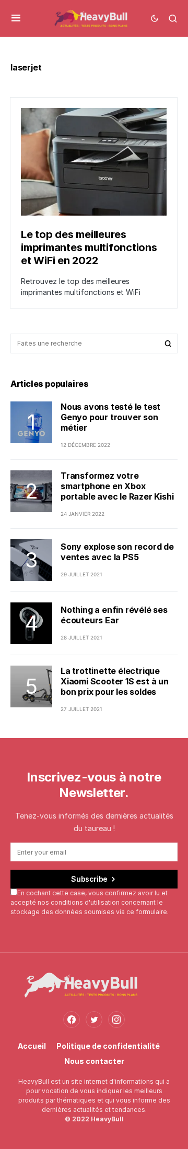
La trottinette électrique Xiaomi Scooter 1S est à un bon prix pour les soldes (115, 681)
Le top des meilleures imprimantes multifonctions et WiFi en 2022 (89, 247)
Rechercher (168, 343)
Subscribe (89, 878)
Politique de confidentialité (108, 1045)
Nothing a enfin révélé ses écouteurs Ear (114, 615)
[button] (15, 18)
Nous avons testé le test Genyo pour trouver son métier (110, 417)
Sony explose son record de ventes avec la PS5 (117, 551)
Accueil (32, 1045)
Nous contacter (94, 1061)
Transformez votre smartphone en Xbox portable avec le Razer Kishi (117, 486)
